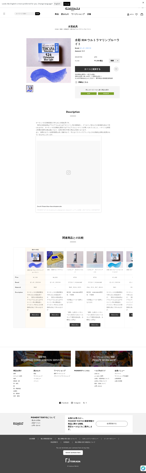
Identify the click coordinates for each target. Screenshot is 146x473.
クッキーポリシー (110, 439)
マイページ (118, 373)
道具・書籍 (16, 396)
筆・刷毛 (15, 383)
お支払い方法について (100, 381)
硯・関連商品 (17, 388)
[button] (4, 14)
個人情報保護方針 (47, 439)
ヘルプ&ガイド (100, 371)
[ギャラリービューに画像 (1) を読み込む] (29, 88)
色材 (88, 93)
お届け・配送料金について (101, 378)
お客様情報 (118, 378)
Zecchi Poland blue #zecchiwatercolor (49, 206)
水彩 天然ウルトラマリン (55, 270)
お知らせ (96, 373)
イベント (36, 381)
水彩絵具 (106, 93)
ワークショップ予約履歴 (121, 376)
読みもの (37, 371)
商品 (35, 373)
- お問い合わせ (35, 425)
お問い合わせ (98, 386)
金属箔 (15, 391)
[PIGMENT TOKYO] (18, 423)
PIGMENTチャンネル (82, 371)
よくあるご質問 (98, 376)
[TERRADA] (73, 459)
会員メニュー (120, 371)
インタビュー (37, 378)
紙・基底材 (16, 393)
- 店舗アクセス (35, 423)
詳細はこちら (83, 82)
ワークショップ (38, 376)
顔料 (14, 373)
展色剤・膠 (16, 381)
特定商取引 (54, 442)
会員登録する (112, 423)
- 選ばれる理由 (35, 420)
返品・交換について (100, 383)
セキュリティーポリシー (90, 439)
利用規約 (67, 442)
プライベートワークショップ (62, 376)
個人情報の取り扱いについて (67, 439)
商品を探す (17, 371)
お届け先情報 (118, 381)
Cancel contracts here (73, 453)
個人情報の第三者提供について (85, 442)
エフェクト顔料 (17, 376)
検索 (37, 13)
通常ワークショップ (59, 373)
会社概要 (32, 439)
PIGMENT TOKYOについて (43, 417)
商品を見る (35, 315)
